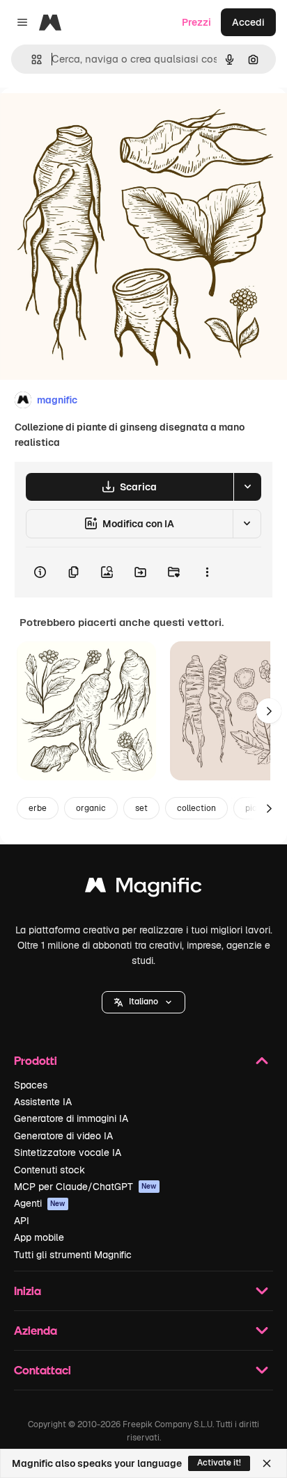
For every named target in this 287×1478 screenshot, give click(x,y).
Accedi (248, 22)
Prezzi (196, 22)
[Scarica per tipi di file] (247, 487)
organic (91, 808)
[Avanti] (268, 710)
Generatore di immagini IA (71, 1118)
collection (196, 808)
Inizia (27, 1290)
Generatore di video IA (63, 1136)
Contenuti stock (49, 1170)
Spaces (30, 1085)
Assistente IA (43, 1101)
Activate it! (219, 1462)
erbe (38, 808)
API (21, 1220)
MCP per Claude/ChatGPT (85, 1186)
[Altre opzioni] (207, 572)
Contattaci (42, 1370)
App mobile (39, 1237)
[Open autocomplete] (31, 59)
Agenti (39, 1203)
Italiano (143, 1001)
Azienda (35, 1330)
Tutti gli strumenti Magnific (73, 1254)
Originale (92, 119)
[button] (143, 1002)
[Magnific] (143, 888)
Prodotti (35, 1060)
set (141, 808)
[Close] (266, 1463)
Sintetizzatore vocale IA (67, 1152)
